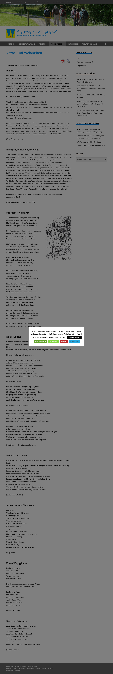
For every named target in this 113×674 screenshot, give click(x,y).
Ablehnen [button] (64, 341)
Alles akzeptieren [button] (40, 341)
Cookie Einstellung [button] (74, 337)
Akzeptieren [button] (53, 341)
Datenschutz (74, 341)
